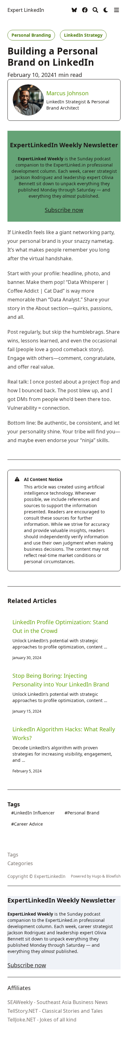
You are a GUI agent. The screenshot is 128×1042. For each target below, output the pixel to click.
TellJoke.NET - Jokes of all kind (41, 1019)
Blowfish (113, 876)
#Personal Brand (82, 813)
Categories (20, 863)
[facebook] (85, 10)
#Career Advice (27, 824)
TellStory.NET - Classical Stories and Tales (55, 1010)
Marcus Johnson (67, 93)
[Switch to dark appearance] (106, 10)
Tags (12, 854)
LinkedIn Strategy (83, 35)
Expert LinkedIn (25, 10)
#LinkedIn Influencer (33, 813)
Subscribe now (64, 210)
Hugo (96, 876)
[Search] (95, 10)
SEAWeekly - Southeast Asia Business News (57, 1002)
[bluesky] (74, 10)
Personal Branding (31, 35)
